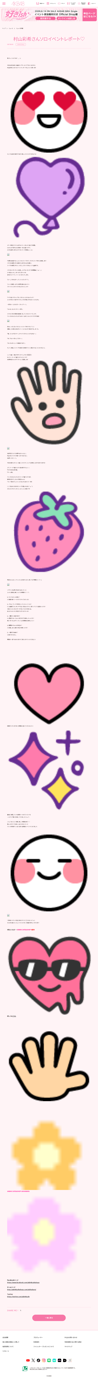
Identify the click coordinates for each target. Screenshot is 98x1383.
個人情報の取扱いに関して (11, 1342)
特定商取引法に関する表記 (73, 1342)
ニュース (11, 28)
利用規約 (36, 1342)
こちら (14, 1016)
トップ (4, 28)
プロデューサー (38, 1337)
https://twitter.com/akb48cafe (18, 1297)
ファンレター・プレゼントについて (43, 1346)
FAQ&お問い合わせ (71, 1337)
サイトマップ (68, 1346)
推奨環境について (8, 1346)
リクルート (6, 1351)
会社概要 (5, 1337)
